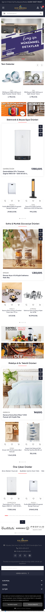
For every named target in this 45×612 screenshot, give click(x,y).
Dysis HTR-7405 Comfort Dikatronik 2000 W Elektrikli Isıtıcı (33, 207)
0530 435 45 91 (23, 548)
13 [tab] (25, 515)
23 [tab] (39, 515)
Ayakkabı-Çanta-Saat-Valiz (29, 471)
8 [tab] (17, 515)
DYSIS (33, 205)
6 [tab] (14, 515)
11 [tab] (22, 515)
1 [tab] (19, 218)
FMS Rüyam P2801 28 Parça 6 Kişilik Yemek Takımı (33, 93)
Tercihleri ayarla (12, 604)
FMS (11, 90)
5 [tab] (25, 218)
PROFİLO (11, 205)
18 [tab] (32, 515)
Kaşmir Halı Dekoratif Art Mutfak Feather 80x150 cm (33, 449)
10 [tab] (20, 515)
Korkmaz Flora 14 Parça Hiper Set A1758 (33, 311)
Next (41, 65)
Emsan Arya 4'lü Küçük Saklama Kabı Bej (15, 276)
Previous (37, 65)
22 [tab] (38, 515)
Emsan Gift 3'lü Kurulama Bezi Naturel (12, 450)
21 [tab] (36, 515)
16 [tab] (29, 515)
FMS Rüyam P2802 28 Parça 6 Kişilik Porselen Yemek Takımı (11, 93)
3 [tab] (22, 218)
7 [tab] (16, 515)
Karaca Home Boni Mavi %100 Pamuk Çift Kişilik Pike (15, 416)
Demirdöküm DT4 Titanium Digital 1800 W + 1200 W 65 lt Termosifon (15, 172)
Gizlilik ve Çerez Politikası (23, 608)
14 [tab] (26, 515)
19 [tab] (33, 515)
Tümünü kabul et (33, 604)
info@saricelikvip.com (23, 551)
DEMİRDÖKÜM (8, 169)
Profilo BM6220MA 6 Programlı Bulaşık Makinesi (12, 207)
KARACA (11, 309)
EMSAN (6, 273)
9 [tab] (19, 515)
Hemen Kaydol (21, 573)
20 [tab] (35, 515)
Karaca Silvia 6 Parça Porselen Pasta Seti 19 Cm (12, 311)
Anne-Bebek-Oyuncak (10, 471)
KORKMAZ (33, 309)
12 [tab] (23, 515)
